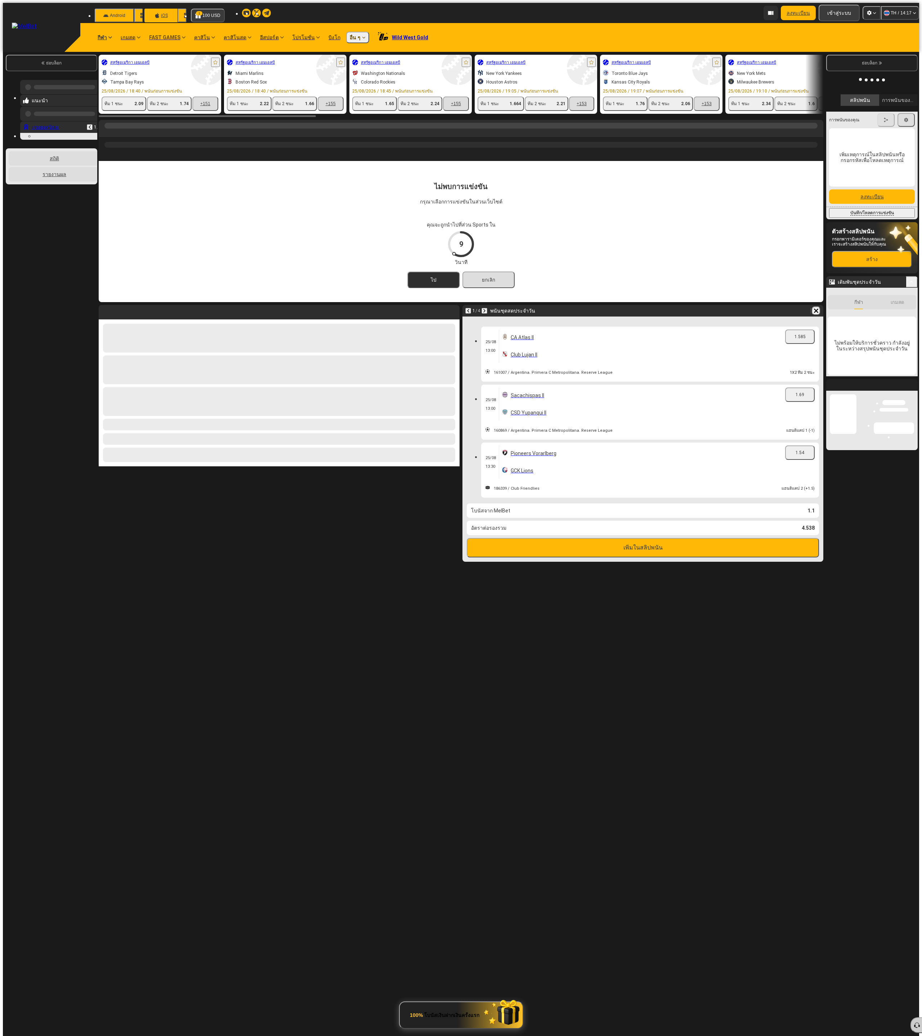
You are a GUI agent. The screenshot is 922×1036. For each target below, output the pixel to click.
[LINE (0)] (106, 133)
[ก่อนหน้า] (90, 121)
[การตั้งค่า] (872, 13)
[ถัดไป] (484, 311)
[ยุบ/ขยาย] (912, 398)
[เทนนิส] (119, 133)
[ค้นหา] (817, 133)
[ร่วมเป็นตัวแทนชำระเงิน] (771, 13)
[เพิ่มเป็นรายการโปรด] (215, 62)
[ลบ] (816, 310)
